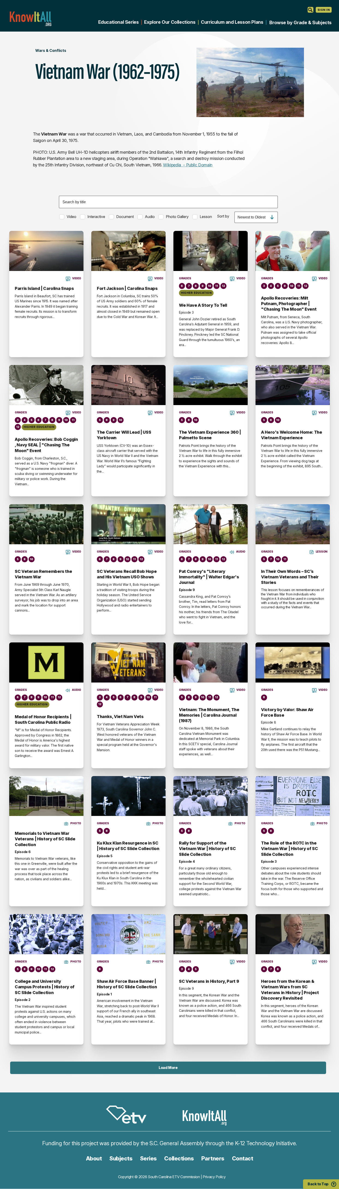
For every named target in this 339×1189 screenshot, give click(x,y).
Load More (168, 1067)
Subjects (120, 1158)
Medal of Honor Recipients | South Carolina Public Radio (43, 719)
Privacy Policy (214, 1176)
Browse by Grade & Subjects (300, 22)
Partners (212, 1158)
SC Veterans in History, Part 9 (209, 981)
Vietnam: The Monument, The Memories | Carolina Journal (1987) (209, 715)
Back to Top (318, 1184)
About (94, 1158)
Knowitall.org (30, 19)
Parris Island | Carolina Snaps (44, 288)
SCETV (128, 1115)
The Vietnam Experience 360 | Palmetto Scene (210, 435)
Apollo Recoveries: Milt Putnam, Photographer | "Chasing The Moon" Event (288, 304)
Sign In (324, 10)
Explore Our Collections (169, 22)
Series (148, 1158)
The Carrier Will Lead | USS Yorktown (124, 435)
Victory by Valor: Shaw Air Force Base (287, 712)
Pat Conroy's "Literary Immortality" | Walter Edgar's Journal (209, 577)
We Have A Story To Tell (203, 305)
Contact (242, 1158)
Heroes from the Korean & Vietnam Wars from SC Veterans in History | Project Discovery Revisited (290, 990)
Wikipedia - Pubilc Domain (187, 164)
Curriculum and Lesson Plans (232, 22)
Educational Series (118, 22)
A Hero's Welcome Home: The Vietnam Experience (291, 435)
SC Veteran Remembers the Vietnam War (43, 574)
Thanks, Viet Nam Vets (120, 716)
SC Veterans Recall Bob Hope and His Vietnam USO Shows (127, 574)
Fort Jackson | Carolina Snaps (127, 288)
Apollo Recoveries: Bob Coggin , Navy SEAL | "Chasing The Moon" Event (46, 445)
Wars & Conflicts (50, 50)
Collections (179, 1158)
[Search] (310, 10)
